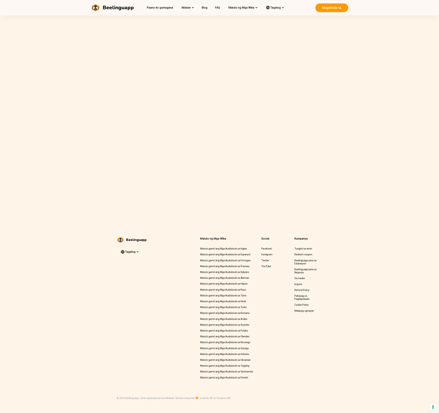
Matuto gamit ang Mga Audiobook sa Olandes (225, 336)
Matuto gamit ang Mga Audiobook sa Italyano (224, 272)
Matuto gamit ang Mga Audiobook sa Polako (224, 330)
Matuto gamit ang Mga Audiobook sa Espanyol (225, 254)
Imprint (298, 284)
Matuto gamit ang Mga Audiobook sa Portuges (225, 260)
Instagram (266, 254)
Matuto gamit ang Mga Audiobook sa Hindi (223, 301)
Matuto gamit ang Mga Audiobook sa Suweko (224, 324)
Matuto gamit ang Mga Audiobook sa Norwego (225, 342)
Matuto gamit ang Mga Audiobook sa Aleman (224, 278)
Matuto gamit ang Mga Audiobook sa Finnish (224, 377)
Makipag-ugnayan (304, 310)
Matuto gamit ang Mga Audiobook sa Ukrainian (225, 360)
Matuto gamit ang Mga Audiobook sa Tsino (223, 295)
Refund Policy (301, 290)
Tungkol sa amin (303, 248)
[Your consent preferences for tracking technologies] (433, 407)
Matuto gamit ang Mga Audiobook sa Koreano (225, 313)
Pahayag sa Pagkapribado (302, 297)
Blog (204, 7)
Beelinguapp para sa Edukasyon (305, 262)
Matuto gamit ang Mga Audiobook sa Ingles (223, 248)
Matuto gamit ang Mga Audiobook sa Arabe (223, 319)
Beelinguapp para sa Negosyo (305, 271)
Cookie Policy (301, 304)
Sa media (299, 278)
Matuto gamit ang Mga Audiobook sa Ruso (223, 289)
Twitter (265, 260)
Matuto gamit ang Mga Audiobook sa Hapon (224, 283)
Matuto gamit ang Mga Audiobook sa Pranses (225, 266)
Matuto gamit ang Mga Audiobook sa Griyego (224, 348)
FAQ (217, 7)
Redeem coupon (303, 254)
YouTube (266, 266)
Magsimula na (331, 7)
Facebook (266, 248)
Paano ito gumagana (160, 7)
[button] (187, 7)
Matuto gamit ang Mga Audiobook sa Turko (223, 307)
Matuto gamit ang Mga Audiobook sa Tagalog (224, 365)
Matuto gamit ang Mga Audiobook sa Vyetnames (226, 371)
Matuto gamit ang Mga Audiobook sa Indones (224, 354)
